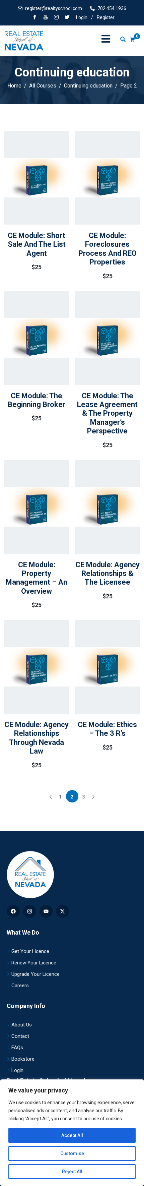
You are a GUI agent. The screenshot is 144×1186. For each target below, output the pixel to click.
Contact (20, 1036)
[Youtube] (46, 911)
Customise (72, 1153)
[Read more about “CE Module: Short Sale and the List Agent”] (27, 199)
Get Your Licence (30, 951)
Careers (20, 986)
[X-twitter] (62, 911)
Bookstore (22, 1059)
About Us (21, 1025)
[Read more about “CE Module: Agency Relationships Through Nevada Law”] (27, 691)
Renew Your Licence (33, 963)
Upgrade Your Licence (35, 974)
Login (81, 17)
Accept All (72, 1135)
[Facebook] (34, 17)
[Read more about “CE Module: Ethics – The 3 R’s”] (97, 685)
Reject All (72, 1171)
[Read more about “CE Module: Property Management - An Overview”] (27, 531)
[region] (72, 1132)
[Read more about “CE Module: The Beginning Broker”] (27, 356)
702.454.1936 (111, 8)
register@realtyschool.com (53, 8)
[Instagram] (29, 911)
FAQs (17, 1048)
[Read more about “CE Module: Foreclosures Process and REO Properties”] (97, 202)
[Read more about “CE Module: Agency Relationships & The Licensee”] (97, 528)
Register (106, 17)
